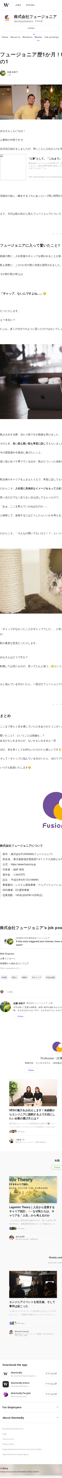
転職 (5, 977)
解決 (25, 977)
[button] (32, 1365)
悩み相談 (51, 977)
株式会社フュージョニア (35, 16)
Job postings (51, 37)
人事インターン (8, 958)
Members (27, 37)
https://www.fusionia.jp (23, 21)
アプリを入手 (51, 1373)
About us (15, 37)
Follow (31, 28)
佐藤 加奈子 (12, 71)
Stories (38, 37)
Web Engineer (7, 953)
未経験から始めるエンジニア (14, 963)
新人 (15, 977)
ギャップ (37, 977)
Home (5, 37)
